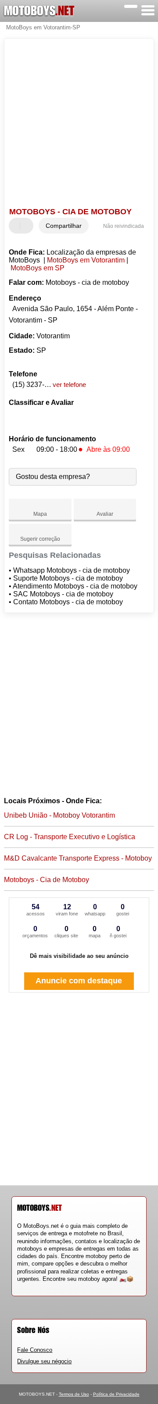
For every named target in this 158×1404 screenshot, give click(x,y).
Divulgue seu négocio (44, 1361)
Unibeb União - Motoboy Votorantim (59, 815)
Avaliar (105, 514)
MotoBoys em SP (38, 268)
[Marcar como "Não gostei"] (27, 225)
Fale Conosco (34, 1350)
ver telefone (69, 384)
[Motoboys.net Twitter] (23, 1286)
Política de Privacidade (116, 1394)
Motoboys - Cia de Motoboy (46, 879)
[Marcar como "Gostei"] (16, 225)
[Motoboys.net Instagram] (27, 1286)
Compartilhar (64, 225)
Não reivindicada (123, 226)
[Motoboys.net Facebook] (19, 1286)
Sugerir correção (40, 539)
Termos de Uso (74, 1394)
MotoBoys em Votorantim (86, 260)
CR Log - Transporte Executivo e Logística (69, 836)
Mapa (40, 514)
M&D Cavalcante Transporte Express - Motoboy (78, 858)
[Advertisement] (79, 124)
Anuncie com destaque (79, 980)
